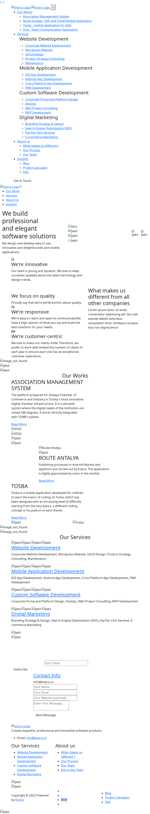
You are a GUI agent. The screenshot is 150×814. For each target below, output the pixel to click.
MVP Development (38, 112)
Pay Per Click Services (40, 133)
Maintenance (34, 63)
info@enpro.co (36, 738)
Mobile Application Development (47, 571)
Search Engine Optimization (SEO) (48, 128)
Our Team (30, 155)
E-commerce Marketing (41, 137)
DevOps (30, 104)
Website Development (35, 547)
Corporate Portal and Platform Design (51, 99)
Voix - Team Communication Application (50, 30)
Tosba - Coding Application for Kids (47, 25)
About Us (23, 141)
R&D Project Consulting (41, 108)
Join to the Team (72, 770)
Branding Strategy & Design (44, 124)
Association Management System (46, 16)
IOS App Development (40, 75)
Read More (19, 424)
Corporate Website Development (48, 46)
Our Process (31, 150)
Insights (22, 159)
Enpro (19, 800)
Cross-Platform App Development (48, 83)
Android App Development (43, 79)
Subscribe (20, 669)
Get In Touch (22, 181)
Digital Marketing (30, 614)
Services (23, 34)
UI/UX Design (34, 54)
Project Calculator (35, 168)
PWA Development (38, 88)
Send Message (46, 715)
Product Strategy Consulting (45, 59)
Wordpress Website (38, 50)
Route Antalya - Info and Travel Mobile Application (57, 21)
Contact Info (47, 675)
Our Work (13, 191)
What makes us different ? (41, 146)
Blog (26, 163)
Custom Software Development (45, 594)
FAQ (26, 172)
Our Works (24, 12)
